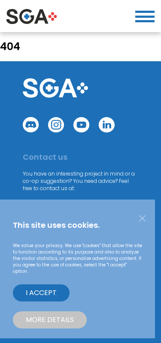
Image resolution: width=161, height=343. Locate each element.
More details (50, 320)
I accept (41, 293)
